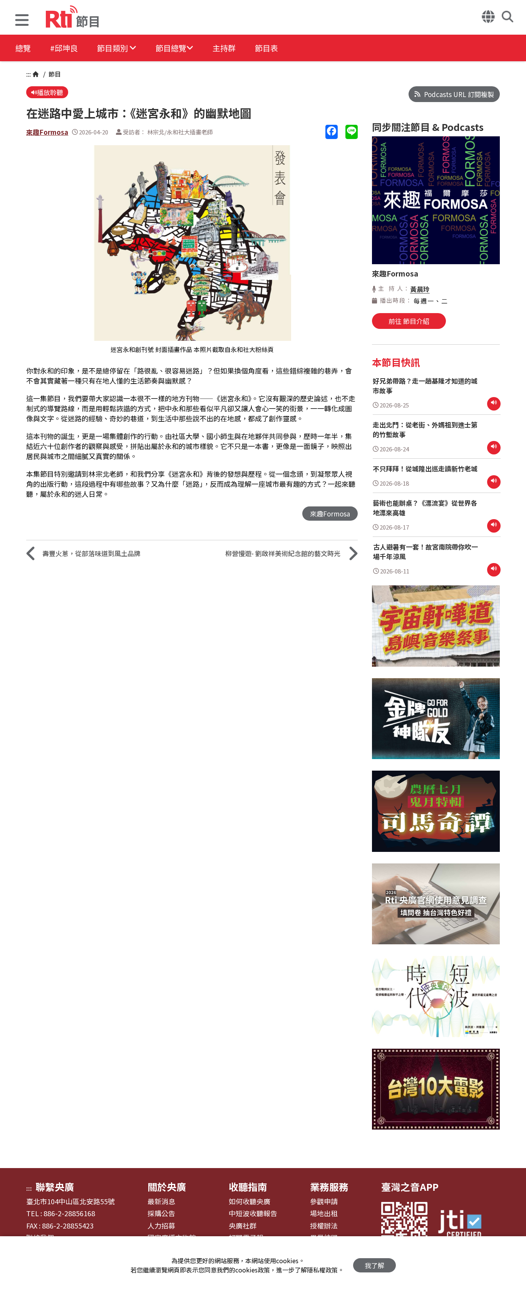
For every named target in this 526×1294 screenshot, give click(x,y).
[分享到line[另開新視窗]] (351, 132)
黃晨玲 (420, 289)
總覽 (23, 48)
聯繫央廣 (54, 1186)
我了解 (374, 1265)
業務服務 (329, 1186)
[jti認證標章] (464, 1225)
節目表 (266, 48)
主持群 (224, 48)
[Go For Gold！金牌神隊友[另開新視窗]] (436, 724)
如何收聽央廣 (249, 1201)
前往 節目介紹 (409, 321)
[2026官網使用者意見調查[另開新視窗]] (436, 909)
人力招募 (161, 1226)
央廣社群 (242, 1226)
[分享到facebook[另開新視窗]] (331, 132)
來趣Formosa (47, 132)
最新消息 (161, 1201)
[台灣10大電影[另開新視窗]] (436, 1095)
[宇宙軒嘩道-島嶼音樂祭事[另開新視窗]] (436, 631)
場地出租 (324, 1213)
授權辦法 (324, 1226)
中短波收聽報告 (253, 1213)
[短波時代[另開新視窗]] (436, 1002)
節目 (54, 74)
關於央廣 (166, 1186)
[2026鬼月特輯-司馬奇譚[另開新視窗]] (436, 817)
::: (28, 74)
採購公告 (161, 1213)
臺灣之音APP (410, 1186)
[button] (22, 21)
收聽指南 (248, 1186)
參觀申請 (324, 1201)
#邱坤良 (64, 48)
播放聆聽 (50, 92)
